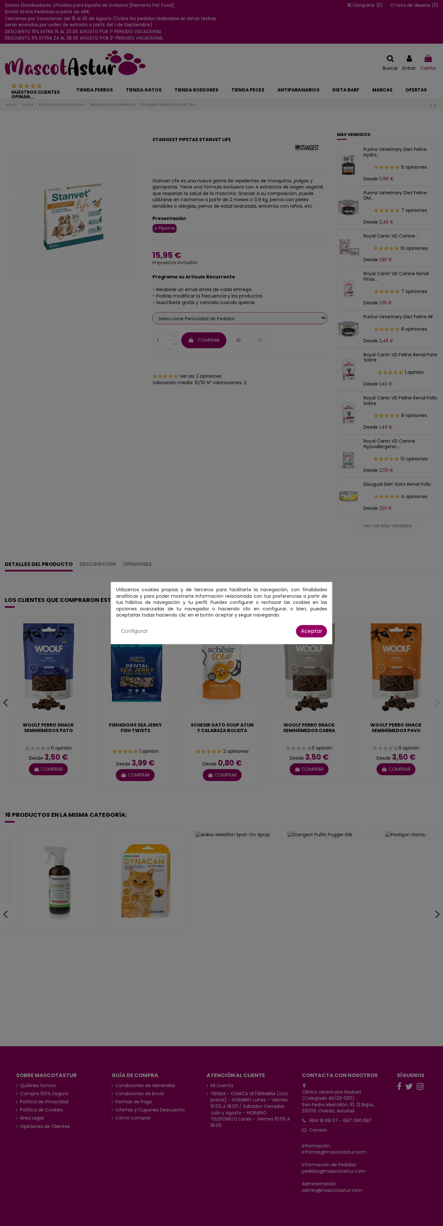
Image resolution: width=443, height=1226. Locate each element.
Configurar (134, 631)
